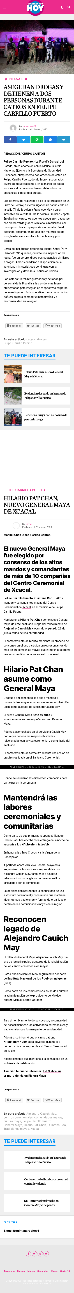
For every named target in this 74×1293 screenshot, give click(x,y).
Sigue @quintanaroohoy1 (21, 1230)
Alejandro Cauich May (41, 1113)
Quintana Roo (57, 1124)
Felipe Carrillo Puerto (18, 343)
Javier (29, 524)
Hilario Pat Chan (35, 1124)
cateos (31, 339)
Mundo (31, 1271)
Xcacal (26, 607)
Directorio (9, 1271)
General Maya (13, 1124)
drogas (42, 339)
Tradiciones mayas (16, 1128)
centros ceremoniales (18, 1117)
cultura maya (12, 1121)
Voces (54, 1271)
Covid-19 (65, 1271)
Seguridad (42, 1271)
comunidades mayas (48, 1117)
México (21, 1271)
